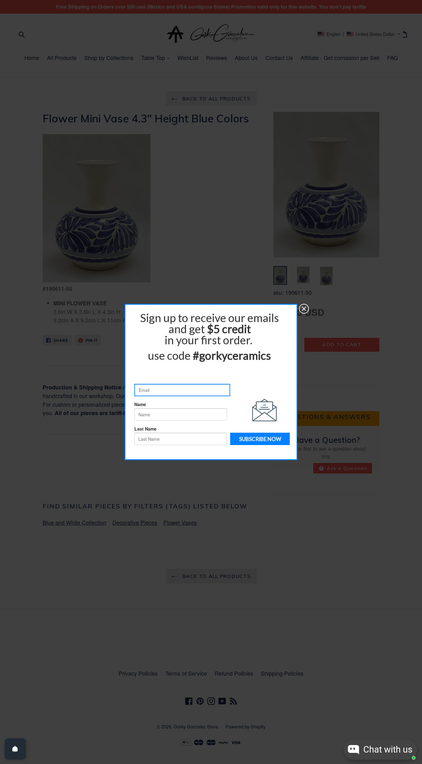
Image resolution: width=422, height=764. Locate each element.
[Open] (15, 748)
